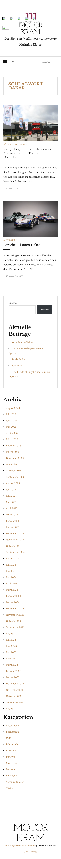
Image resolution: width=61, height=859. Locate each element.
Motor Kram (30, 833)
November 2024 (15, 539)
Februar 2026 (13, 445)
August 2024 (13, 558)
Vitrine (10, 788)
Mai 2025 (11, 502)
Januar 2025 (12, 527)
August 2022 (13, 708)
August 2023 (13, 633)
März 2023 (12, 664)
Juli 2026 (11, 414)
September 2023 (15, 627)
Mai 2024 (11, 577)
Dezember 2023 (15, 608)
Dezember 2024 (15, 533)
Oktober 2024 (14, 545)
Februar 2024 (13, 595)
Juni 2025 (11, 495)
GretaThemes (30, 851)
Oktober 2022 (14, 696)
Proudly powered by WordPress (20, 845)
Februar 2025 (13, 520)
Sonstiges (11, 775)
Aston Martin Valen (22, 342)
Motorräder (12, 763)
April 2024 (12, 583)
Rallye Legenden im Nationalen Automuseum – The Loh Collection (27, 153)
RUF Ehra (16, 365)
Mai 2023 (11, 652)
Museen (23, 144)
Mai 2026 (11, 426)
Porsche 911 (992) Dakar (21, 245)
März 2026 (12, 439)
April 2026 (12, 433)
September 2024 (15, 552)
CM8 (8, 738)
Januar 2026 (12, 451)
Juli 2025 (11, 489)
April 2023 (12, 658)
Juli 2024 (11, 564)
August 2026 (13, 408)
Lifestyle (10, 756)
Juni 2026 (11, 420)
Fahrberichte (13, 744)
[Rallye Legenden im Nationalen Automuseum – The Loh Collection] (30, 123)
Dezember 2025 (15, 458)
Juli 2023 (11, 639)
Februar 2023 (13, 671)
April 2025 (12, 508)
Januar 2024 (12, 602)
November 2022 (15, 689)
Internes (11, 750)
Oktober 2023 (14, 621)
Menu (10, 61)
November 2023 (15, 614)
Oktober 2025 (14, 470)
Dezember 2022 (15, 683)
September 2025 (15, 476)
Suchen (13, 302)
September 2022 (15, 702)
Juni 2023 (11, 646)
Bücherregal (10, 144)
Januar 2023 (12, 677)
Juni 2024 (11, 570)
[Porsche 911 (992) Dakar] (30, 218)
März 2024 (12, 589)
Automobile (10, 240)
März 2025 (12, 514)
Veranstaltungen (15, 781)
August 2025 (13, 483)
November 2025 (15, 464)
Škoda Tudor (18, 359)
